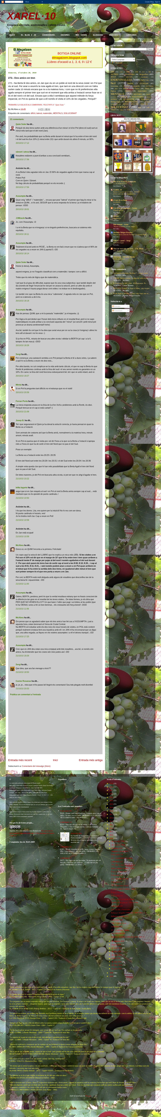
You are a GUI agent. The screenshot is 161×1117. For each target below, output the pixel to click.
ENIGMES (65, 35)
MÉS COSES (81, 35)
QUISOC (114, 99)
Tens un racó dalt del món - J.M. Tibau (128, 248)
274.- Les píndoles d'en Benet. (122, 858)
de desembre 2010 (118, 841)
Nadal (148, 94)
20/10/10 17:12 (22, 143)
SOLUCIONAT (70, 113)
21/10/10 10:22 (22, 479)
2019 (111, 807)
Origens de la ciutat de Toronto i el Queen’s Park (129, 234)
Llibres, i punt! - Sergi (121, 240)
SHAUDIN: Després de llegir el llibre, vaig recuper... (132, 288)
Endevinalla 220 (117, 895)
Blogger (88, 1096)
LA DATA (116, 202)
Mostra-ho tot (149, 264)
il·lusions (126, 86)
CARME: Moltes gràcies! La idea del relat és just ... (131, 278)
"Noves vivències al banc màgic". (124, 226)
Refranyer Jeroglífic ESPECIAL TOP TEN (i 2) (128, 913)
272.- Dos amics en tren (119, 878)
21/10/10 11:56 (22, 609)
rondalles (148, 102)
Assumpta (21, 196)
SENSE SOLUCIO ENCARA (135, 104)
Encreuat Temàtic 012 (119, 871)
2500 (136, 72)
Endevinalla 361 (66, 846)
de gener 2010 (117, 968)
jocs (116, 88)
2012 (111, 831)
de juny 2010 (116, 951)
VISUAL (130, 110)
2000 (128, 72)
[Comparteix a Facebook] (46, 109)
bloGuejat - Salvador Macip (124, 256)
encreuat (129, 77)
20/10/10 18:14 (22, 253)
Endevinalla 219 (117, 906)
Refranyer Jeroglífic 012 (119, 916)
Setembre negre (118, 242)
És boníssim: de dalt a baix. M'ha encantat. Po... (130, 283)
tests (147, 107)
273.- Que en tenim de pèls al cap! (123, 865)
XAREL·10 (31, 16)
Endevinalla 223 (117, 861)
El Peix (116, 216)
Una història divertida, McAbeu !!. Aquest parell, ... (131, 273)
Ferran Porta (22, 401)
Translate (119, 62)
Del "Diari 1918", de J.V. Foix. (123, 251)
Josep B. (20, 420)
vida (121, 110)
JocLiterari (149, 86)
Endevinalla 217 (117, 926)
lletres (137, 88)
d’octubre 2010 (117, 848)
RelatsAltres (145, 99)
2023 (111, 794)
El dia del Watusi (119, 259)
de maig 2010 (116, 955)
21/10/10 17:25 (22, 636)
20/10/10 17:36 (22, 159)
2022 (111, 797)
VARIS (113, 110)
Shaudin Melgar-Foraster (123, 232)
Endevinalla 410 (66, 811)
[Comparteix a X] (44, 109)
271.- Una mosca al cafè (119, 885)
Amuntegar (117, 218)
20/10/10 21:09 (22, 412)
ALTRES (114, 74)
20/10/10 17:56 (22, 187)
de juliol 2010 (117, 948)
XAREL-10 (117, 189)
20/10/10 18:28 (22, 345)
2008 (111, 976)
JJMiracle (20, 218)
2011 (111, 835)
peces (149, 97)
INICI (12, 35)
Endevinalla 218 (117, 919)
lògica (113, 90)
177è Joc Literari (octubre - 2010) (123, 889)
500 (149, 72)
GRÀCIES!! (114, 35)
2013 (111, 828)
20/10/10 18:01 (22, 209)
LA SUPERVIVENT (120, 183)
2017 (111, 814)
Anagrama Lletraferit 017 (120, 851)
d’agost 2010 (116, 944)
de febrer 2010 (117, 965)
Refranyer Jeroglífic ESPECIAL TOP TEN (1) (128, 937)
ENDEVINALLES (121, 79)
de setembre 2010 (118, 941)
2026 (111, 783)
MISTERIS (137, 94)
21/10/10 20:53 (22, 689)
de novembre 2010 (118, 845)
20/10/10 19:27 (22, 376)
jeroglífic (136, 86)
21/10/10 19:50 (22, 672)
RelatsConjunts (131, 101)
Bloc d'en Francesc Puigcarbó (124, 181)
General (130, 83)
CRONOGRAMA (48, 35)
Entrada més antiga (91, 760)
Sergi (18, 354)
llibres (147, 88)
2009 (111, 973)
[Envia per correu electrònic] (39, 109)
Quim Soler (21, 124)
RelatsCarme (115, 101)
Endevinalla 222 (117, 875)
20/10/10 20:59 (22, 392)
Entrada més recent (20, 760)
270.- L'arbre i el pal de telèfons (122, 899)
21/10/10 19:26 (22, 656)
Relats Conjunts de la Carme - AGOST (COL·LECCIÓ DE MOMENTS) (126, 193)
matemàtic (47, 113)
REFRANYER (129, 99)
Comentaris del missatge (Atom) (36, 766)
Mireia (18, 385)
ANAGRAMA (130, 74)
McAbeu (20, 545)
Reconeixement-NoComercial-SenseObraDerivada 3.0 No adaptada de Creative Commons (31, 833)
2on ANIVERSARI (118, 933)
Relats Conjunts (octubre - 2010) (122, 868)
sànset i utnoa (22, 152)
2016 (111, 818)
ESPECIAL (145, 80)
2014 (111, 824)
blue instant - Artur (120, 224)
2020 (111, 804)
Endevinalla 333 (66, 822)
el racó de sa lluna (120, 200)
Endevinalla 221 (117, 882)
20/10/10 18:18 (22, 301)
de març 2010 (116, 961)
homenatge (114, 86)
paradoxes (114, 97)
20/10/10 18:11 (22, 234)
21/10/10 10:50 (22, 498)
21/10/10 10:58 (22, 520)
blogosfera (143, 74)
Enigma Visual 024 (118, 892)
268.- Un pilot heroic (118, 923)
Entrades (117, 306)
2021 (111, 800)
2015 (111, 821)
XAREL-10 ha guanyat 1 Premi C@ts (124, 902)
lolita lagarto (21, 487)
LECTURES (131, 35)
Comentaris (118, 310)
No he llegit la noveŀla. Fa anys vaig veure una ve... (131, 293)
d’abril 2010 (116, 958)
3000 (143, 72)
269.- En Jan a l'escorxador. (121, 909)
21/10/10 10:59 (22, 536)
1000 (112, 72)
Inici (55, 760)
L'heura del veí (118, 210)
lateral (39, 113)
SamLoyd (114, 104)
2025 (111, 787)
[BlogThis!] (42, 109)
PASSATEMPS (137, 97)
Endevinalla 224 (117, 854)
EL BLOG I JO (28, 35)
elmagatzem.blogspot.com (69, 57)
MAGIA (128, 91)
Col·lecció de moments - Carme (125, 208)
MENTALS (58, 113)
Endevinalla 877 (66, 858)
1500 (121, 72)
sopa (139, 107)
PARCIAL (124, 97)
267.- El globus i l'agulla (120, 930)
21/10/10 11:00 (22, 584)
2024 (111, 790)
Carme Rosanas (23, 681)
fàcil (113, 83)
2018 (111, 811)
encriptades (144, 77)
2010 (111, 838)
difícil (33, 113)
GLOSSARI (98, 35)
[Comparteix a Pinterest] (49, 109)
